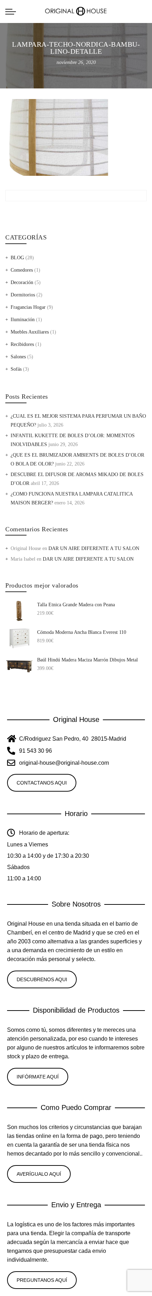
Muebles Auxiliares (30, 332)
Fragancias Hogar (28, 307)
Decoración (22, 282)
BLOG (17, 257)
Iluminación (23, 319)
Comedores (22, 270)
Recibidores (22, 344)
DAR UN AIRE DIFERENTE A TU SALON (93, 548)
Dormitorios (23, 294)
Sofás (16, 369)
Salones (18, 356)
